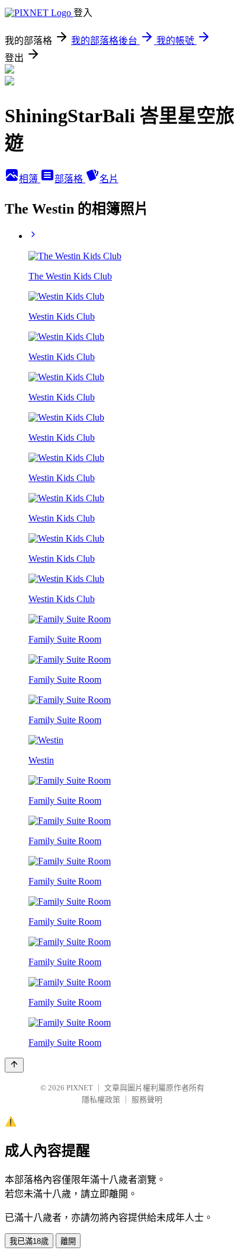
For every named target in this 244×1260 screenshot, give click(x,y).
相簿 (29, 179)
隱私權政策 (101, 1099)
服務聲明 (146, 1099)
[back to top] (14, 1065)
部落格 (69, 179)
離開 (68, 1241)
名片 (108, 179)
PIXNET (79, 1087)
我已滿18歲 (29, 1241)
